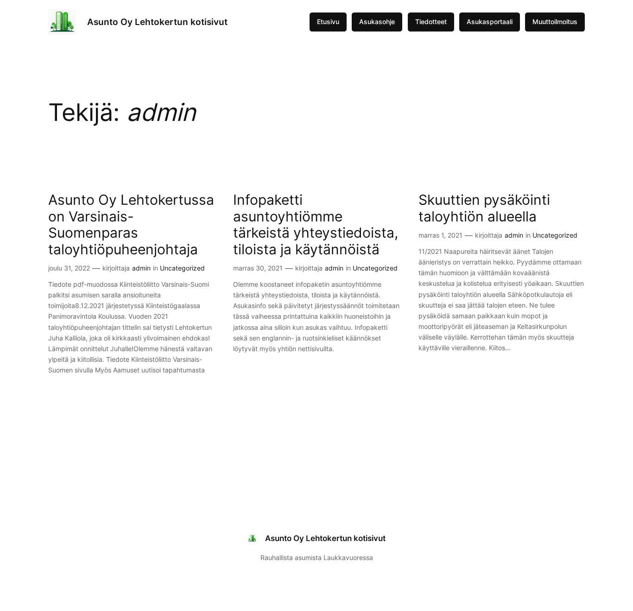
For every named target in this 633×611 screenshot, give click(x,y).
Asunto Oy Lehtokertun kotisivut (157, 21)
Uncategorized (182, 268)
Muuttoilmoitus (554, 21)
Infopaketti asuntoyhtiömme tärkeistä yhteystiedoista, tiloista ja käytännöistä (315, 225)
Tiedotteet (431, 21)
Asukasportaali (490, 21)
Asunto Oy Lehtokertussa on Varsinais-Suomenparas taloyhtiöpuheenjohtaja (131, 225)
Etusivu (328, 21)
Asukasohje (377, 21)
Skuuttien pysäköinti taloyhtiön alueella (484, 208)
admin (141, 268)
